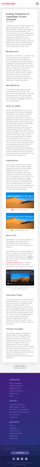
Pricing (11, 426)
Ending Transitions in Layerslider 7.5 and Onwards (17, 17)
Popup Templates (16, 386)
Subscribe (20, 453)
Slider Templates (15, 383)
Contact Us (13, 417)
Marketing (13, 436)
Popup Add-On (15, 388)
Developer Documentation (19, 412)
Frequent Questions (16, 404)
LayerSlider (8, 3)
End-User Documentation (19, 409)
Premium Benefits (16, 391)
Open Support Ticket (17, 407)
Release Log (14, 393)
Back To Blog (20, 366)
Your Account (14, 415)
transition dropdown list (14, 262)
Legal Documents (16, 433)
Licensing (12, 428)
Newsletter (13, 438)
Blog (11, 396)
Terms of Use (14, 431)
